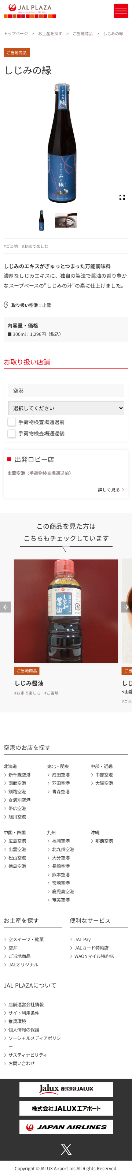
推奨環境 (17, 1021)
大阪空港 (104, 783)
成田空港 (60, 774)
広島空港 (17, 841)
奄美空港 (60, 899)
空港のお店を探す (27, 747)
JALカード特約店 (91, 947)
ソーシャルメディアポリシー (34, 1042)
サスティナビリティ (27, 1055)
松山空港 (17, 857)
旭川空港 (17, 816)
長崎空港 (60, 866)
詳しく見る (109, 489)
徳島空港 (17, 866)
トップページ (16, 33)
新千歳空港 (19, 774)
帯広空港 (17, 808)
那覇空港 (104, 841)
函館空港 (17, 783)
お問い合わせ (21, 1063)
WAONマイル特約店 (94, 956)
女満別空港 (19, 800)
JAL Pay (82, 939)
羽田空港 (60, 783)
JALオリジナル (23, 964)
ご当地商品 (83, 33)
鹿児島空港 (63, 891)
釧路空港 (17, 791)
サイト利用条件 (23, 1013)
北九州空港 (63, 849)
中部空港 (104, 774)
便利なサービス (90, 920)
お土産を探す (50, 33)
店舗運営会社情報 (26, 1004)
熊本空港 (60, 874)
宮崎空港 (60, 883)
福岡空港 (60, 841)
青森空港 (60, 791)
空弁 (12, 947)
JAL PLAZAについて (30, 985)
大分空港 (60, 857)
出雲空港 (17, 849)
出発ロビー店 (34, 459)
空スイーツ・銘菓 (26, 939)
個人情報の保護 (23, 1029)
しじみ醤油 (29, 683)
